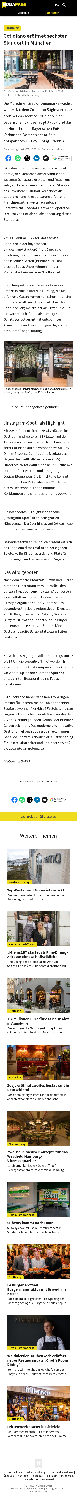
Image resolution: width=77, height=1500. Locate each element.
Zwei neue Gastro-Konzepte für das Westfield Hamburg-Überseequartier (37, 1156)
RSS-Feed (48, 1479)
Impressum (31, 1488)
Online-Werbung (35, 1472)
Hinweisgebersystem (38, 1491)
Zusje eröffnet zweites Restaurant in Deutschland (38, 1087)
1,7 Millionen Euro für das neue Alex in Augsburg (38, 1021)
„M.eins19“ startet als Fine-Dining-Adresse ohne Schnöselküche (37, 954)
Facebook (37, 1476)
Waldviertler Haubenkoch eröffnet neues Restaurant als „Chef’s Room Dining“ (37, 1360)
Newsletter (31, 1479)
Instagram (67, 1476)
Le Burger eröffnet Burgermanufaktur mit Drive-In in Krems (36, 1289)
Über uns (8, 1476)
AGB (41, 1488)
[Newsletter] (57, 5)
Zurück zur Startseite (38, 816)
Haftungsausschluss (55, 1488)
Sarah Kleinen (57, 149)
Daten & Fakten (12, 1472)
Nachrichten (52, 12)
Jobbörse (23, 12)
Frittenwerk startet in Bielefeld (34, 1426)
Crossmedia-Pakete (61, 1472)
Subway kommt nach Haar (30, 1222)
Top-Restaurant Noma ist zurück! (35, 890)
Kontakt (23, 1476)
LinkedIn (52, 1476)
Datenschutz (17, 1488)
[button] (71, 5)
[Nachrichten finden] (64, 5)
